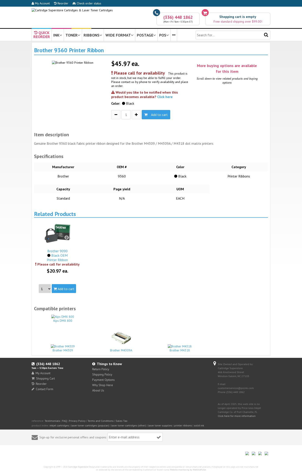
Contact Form (44, 389)
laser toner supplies (160, 425)
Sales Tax (121, 420)
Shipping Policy (102, 374)
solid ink (199, 425)
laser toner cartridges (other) (128, 425)
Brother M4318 (180, 350)
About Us (98, 390)
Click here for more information (237, 416)
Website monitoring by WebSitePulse (188, 469)
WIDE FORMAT (118, 35)
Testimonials (52, 420)
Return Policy (100, 369)
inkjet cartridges (59, 425)
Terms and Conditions (101, 420)
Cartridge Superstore (78, 466)
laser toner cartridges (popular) (90, 425)
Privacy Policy (77, 420)
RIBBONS (91, 35)
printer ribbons (183, 425)
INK (56, 35)
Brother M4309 (63, 350)
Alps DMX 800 (62, 321)
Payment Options (103, 380)
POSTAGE (145, 35)
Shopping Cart (45, 378)
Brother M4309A (121, 350)
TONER (71, 35)
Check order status (88, 3)
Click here (165, 96)
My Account (42, 3)
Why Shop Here (102, 385)
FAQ (64, 420)
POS (162, 35)
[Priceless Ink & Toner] (72, 10)
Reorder (62, 3)
